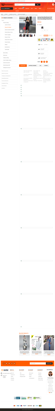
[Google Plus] (14, 363)
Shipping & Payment (32, 65)
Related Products (23, 333)
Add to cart (46, 35)
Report (47, 44)
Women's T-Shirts (7, 37)
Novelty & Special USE (6, 65)
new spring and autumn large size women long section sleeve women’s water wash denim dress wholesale (49, 352)
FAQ (40, 65)
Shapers (6, 44)
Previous (17, 35)
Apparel (6, 14)
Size (38, 29)
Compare (52, 35)
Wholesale (41, 44)
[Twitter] (6, 363)
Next (37, 35)
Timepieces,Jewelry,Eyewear (6, 75)
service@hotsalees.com (7, 373)
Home (2, 14)
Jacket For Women (8, 24)
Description (23, 65)
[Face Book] (4, 363)
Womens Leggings (8, 34)
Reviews (46, 65)
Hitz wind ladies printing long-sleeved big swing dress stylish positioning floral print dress (24, 352)
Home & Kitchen (4, 85)
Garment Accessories (6, 62)
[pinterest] (9, 363)
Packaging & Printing (5, 83)
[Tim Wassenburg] (50, 373)
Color (38, 26)
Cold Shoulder (7, 49)
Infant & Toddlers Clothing (7, 60)
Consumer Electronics (5, 80)
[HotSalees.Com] (7, 4)
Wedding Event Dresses (7, 67)
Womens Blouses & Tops (9, 32)
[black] (42, 27)
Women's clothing (12, 14)
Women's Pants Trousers (8, 39)
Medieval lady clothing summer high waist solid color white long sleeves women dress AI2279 (37, 352)
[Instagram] (12, 363)
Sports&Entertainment (5, 78)
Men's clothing (5, 52)
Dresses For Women (21, 14)
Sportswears (5, 55)
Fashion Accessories (5, 73)
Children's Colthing (6, 57)
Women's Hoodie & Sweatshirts (9, 29)
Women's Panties (7, 42)
